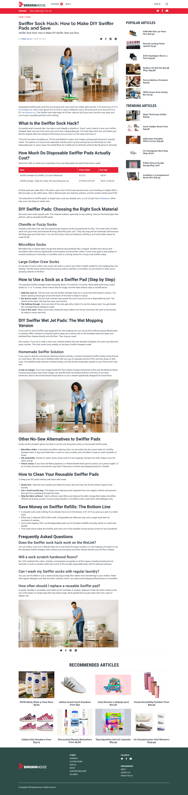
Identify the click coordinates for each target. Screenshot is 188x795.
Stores (73, 755)
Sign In (157, 4)
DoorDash (74, 758)
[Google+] (115, 39)
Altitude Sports (76, 761)
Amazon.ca (30, 112)
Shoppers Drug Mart (78, 771)
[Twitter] (101, 39)
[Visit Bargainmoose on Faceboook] (162, 11)
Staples (73, 765)
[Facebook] (106, 39)
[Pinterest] (110, 39)
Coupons (55, 4)
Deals (68, 4)
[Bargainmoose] (32, 4)
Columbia (74, 774)
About (123, 769)
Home (21, 17)
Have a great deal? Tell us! (41, 11)
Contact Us (125, 772)
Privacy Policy (127, 776)
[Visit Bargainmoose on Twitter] (157, 11)
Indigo (72, 768)
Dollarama (104, 198)
